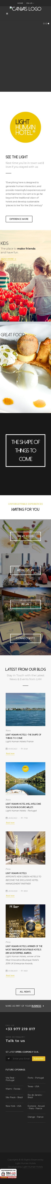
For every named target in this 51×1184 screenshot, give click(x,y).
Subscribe (38, 1058)
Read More (7, 259)
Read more (10, 753)
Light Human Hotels (32, 1167)
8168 (25, 749)
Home (20, 3)
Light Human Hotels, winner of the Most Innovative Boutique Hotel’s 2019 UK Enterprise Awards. (24, 949)
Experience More (19, 219)
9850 (25, 891)
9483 (25, 971)
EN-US (29, 3)
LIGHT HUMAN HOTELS (16, 873)
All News (25, 992)
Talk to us (15, 1041)
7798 (25, 818)
